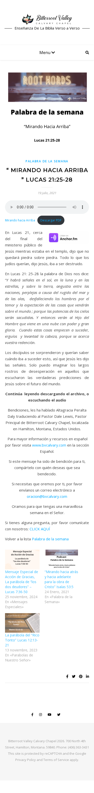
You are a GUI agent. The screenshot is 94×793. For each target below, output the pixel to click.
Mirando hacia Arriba (20, 220)
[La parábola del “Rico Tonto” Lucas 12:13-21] (22, 623)
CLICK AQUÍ (40, 528)
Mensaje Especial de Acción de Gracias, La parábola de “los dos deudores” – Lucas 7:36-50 (21, 581)
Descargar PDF (50, 220)
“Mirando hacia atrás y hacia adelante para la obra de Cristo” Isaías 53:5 (61, 579)
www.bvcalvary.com (49, 445)
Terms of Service (56, 759)
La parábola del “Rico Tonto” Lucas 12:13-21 (22, 640)
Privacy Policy (25, 759)
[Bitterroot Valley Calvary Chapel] (47, 19)
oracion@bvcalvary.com (47, 496)
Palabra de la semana (50, 538)
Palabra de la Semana (47, 161)
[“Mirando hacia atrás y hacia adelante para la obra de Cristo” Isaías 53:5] (62, 559)
